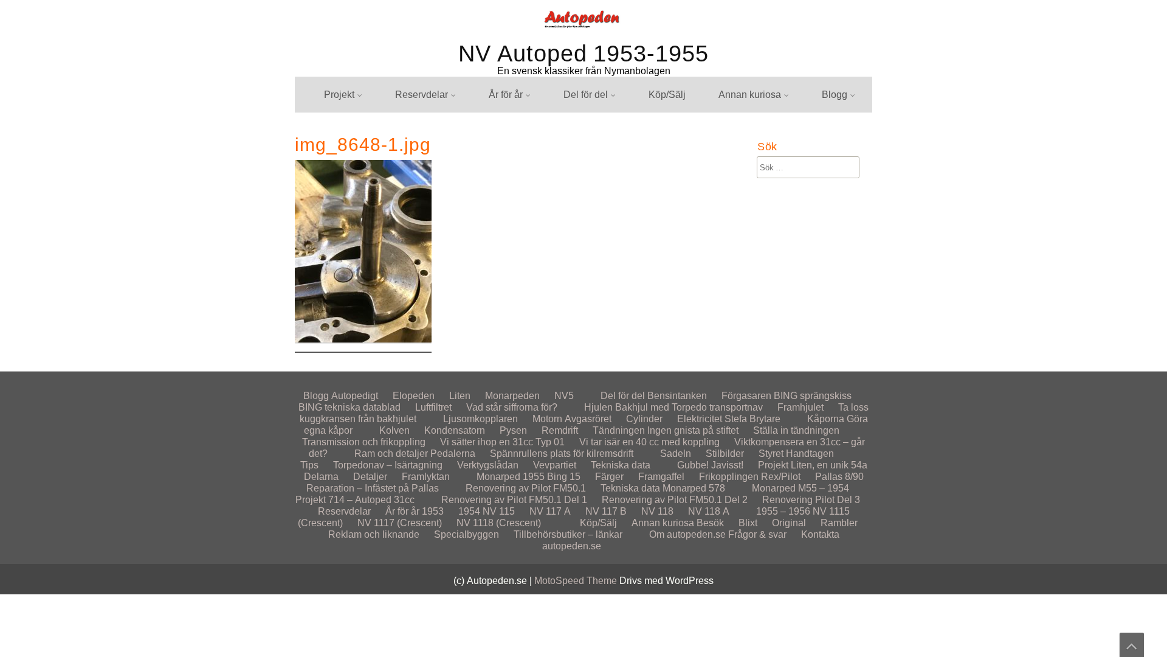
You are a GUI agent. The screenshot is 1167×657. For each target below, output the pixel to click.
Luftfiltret (433, 407)
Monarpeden (837, 191)
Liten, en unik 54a (350, 124)
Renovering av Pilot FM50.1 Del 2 (675, 500)
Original (789, 523)
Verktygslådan (487, 465)
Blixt (716, 124)
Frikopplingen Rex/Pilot (749, 476)
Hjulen (566, 124)
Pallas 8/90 (839, 476)
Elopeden (414, 395)
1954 (469, 511)
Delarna (321, 476)
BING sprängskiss (813, 395)
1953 (433, 511)
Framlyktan (426, 476)
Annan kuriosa (749, 94)
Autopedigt (833, 124)
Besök (720, 236)
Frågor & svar (839, 259)
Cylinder (644, 419)
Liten (459, 395)
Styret (771, 453)
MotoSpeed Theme (576, 580)
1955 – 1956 (783, 511)
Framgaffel (661, 476)
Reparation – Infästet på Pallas (372, 488)
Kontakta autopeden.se (860, 236)
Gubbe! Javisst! (710, 465)
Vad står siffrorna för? (511, 407)
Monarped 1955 (511, 476)
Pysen (513, 430)
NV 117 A (550, 511)
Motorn (547, 419)
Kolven (394, 430)
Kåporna (825, 419)
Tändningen (619, 430)
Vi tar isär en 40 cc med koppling (649, 442)
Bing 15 (563, 476)
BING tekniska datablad (349, 407)
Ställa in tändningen (796, 430)
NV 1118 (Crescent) (498, 523)
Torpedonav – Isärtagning (387, 465)
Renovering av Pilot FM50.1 (526, 488)
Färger (609, 476)
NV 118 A (708, 511)
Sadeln (675, 453)
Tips (309, 465)
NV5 (820, 214)
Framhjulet (800, 407)
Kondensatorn (454, 430)
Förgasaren (746, 395)
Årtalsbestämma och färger (535, 124)
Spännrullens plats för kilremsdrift (561, 453)
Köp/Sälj (667, 94)
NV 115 (499, 511)
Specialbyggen (739, 214)
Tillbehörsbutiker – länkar (568, 534)
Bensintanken (677, 395)
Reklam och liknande (752, 259)
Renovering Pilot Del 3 (811, 500)
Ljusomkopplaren (480, 419)
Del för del (585, 94)
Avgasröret (588, 419)
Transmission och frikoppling (363, 442)
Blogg (834, 94)
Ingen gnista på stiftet (692, 430)
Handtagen (810, 453)
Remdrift (560, 430)
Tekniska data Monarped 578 (663, 488)
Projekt (339, 94)
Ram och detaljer (391, 453)
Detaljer (370, 476)
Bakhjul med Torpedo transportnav (689, 407)
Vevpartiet (554, 465)
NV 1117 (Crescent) (399, 523)
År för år (506, 94)
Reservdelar (421, 94)
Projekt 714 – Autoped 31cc (355, 500)
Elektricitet (699, 419)
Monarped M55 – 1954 (800, 488)
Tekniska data (620, 465)
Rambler (839, 523)
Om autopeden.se (687, 534)
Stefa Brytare (752, 419)
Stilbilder (726, 191)
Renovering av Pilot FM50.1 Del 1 (514, 500)
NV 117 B (606, 511)
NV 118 (657, 511)
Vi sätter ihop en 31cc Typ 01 (502, 442)
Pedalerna (452, 453)
